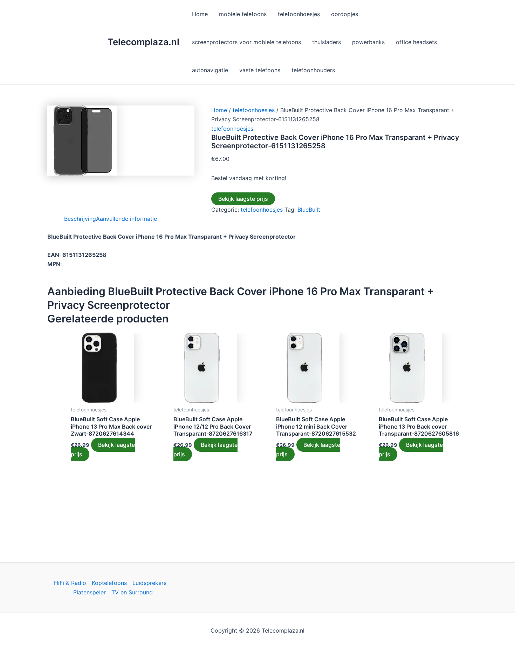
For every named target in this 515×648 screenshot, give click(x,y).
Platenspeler (89, 592)
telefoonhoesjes (254, 110)
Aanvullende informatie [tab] (126, 218)
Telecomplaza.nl (143, 41)
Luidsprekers (149, 582)
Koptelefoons (109, 582)
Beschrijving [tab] (80, 218)
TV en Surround (132, 592)
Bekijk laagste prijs (243, 198)
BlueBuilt (308, 209)
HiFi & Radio (70, 582)
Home (219, 110)
